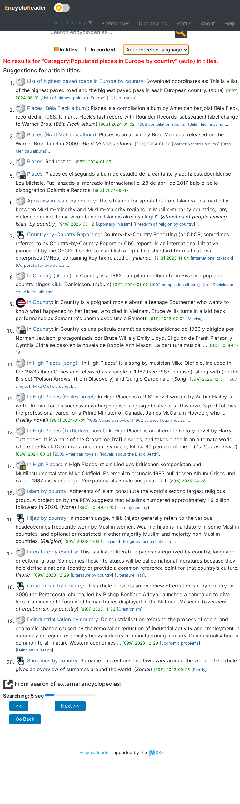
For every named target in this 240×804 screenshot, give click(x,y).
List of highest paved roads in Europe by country (85, 81)
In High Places (44, 464)
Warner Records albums (195, 144)
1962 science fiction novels (159, 420)
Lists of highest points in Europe (73, 97)
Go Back (25, 719)
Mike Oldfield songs (52, 386)
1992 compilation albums (174, 284)
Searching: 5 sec (23, 696)
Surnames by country (52, 660)
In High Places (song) (52, 363)
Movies (194, 318)
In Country (39, 302)
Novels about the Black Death (129, 454)
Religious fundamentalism (147, 541)
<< (19, 706)
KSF (160, 752)
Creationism (129, 609)
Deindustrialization (34, 650)
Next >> (70, 706)
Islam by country (47, 491)
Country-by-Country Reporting (64, 234)
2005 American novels (75, 454)
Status (183, 23)
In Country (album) (49, 275)
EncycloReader (94, 752)
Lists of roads (121, 97)
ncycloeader (25, 7)
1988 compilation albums (161, 124)
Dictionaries (153, 23)
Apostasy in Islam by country (61, 200)
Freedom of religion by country (164, 224)
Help (229, 23)
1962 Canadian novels (108, 420)
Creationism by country (55, 585)
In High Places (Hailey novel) (61, 396)
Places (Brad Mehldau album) (61, 134)
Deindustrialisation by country (62, 619)
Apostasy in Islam (114, 224)
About (208, 23)
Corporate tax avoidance (40, 265)
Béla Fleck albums (206, 124)
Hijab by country (47, 518)
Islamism (110, 541)
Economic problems (180, 643)
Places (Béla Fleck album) (57, 108)
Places (34, 161)
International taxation (212, 258)
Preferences (115, 23)
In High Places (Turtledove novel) (66, 430)
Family (199, 669)
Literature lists (129, 575)
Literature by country (52, 551)
